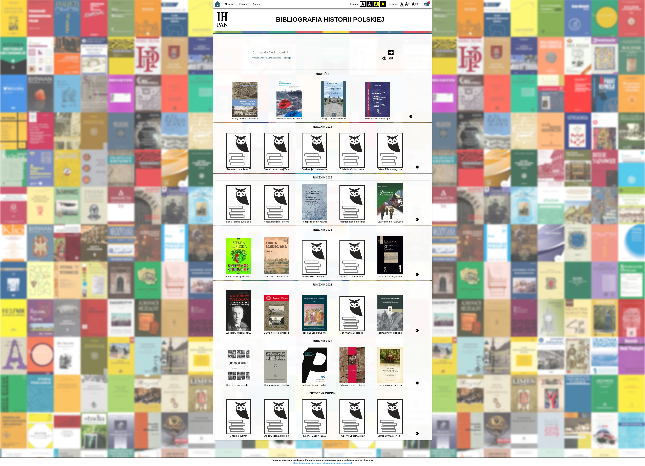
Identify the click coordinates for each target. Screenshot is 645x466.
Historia (243, 4)
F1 (407, 3)
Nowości (229, 4)
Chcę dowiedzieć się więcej (307, 463)
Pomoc (256, 4)
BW (369, 3)
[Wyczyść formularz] (384, 58)
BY (383, 3)
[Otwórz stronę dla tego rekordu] (245, 99)
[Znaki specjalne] (390, 58)
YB (376, 3)
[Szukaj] (391, 52)
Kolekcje (287, 57)
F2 (415, 3)
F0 (401, 3)
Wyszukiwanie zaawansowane (266, 57)
